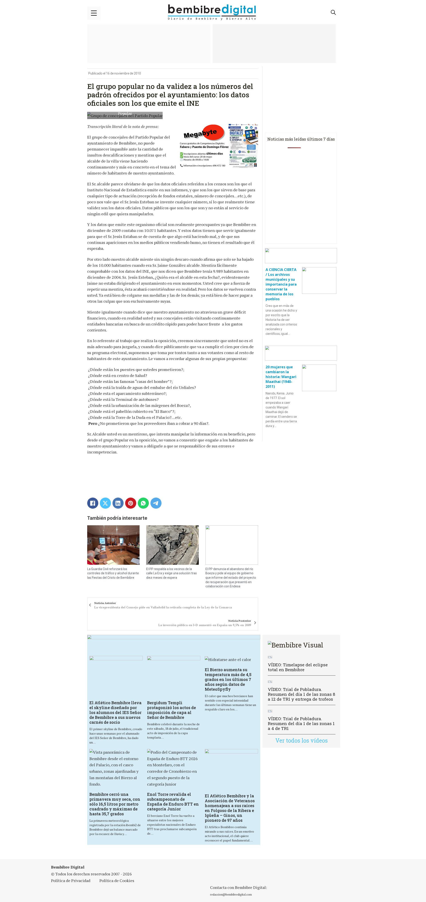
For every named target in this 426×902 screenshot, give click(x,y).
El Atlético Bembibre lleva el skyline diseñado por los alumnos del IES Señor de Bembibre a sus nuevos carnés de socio (115, 712)
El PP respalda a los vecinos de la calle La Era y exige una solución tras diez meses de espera (171, 573)
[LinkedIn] (118, 503)
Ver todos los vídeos (301, 740)
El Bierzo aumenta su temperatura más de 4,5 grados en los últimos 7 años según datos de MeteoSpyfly (228, 679)
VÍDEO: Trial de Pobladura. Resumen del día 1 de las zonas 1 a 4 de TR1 (301, 723)
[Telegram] (156, 503)
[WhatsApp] (143, 503)
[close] (94, 13)
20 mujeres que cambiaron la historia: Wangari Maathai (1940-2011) (281, 377)
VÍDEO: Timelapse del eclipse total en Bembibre (298, 667)
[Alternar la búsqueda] (333, 12)
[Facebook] (92, 503)
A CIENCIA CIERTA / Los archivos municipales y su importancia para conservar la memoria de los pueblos (281, 284)
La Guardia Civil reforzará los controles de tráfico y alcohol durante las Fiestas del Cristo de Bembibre (113, 573)
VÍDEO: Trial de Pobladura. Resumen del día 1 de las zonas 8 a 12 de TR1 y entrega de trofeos (301, 694)
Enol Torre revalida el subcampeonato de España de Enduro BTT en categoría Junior (173, 802)
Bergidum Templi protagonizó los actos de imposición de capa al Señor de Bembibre (171, 710)
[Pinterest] (130, 503)
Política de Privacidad (70, 880)
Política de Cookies (116, 880)
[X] (105, 503)
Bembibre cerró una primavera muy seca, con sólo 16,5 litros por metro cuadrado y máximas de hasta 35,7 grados (114, 804)
